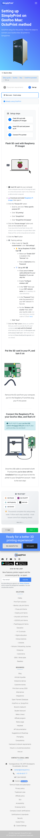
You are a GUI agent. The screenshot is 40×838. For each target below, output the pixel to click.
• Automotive (21, 654)
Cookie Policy (20, 822)
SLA (20, 799)
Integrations (20, 696)
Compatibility (20, 740)
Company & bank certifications (20, 811)
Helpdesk (20, 726)
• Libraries (21, 643)
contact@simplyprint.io (21, 770)
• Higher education (21, 635)
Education (20, 628)
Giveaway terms (20, 807)
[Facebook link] (7, 559)
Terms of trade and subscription (20, 785)
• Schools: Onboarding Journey (21, 646)
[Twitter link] (15, 559)
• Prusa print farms (21, 609)
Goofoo (15, 78)
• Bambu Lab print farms (21, 605)
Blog (20, 673)
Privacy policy (20, 788)
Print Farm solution (20, 602)
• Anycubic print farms (21, 617)
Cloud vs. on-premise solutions (20, 748)
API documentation (20, 729)
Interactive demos (20, 681)
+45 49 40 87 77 (22, 773)
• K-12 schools (20, 631)
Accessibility (20, 803)
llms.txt (20, 752)
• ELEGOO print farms (21, 620)
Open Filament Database (20, 699)
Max (21, 78)
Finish (31, 530)
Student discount (20, 711)
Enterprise (20, 650)
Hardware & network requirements (20, 744)
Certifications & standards (20, 814)
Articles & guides (20, 677)
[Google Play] (7, 563)
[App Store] (21, 563)
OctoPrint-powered (30, 78)
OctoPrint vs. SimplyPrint (20, 703)
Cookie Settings (21, 826)
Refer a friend (20, 714)
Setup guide (7, 78)
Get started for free (12, 546)
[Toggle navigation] (36, 3)
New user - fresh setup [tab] (13, 95)
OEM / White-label (20, 657)
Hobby (20, 598)
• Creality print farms (20, 613)
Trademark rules (20, 792)
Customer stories (20, 685)
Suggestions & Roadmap (20, 733)
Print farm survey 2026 (20, 688)
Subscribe (25, 579)
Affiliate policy (20, 796)
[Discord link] (2, 559)
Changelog (20, 737)
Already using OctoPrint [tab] (13, 101)
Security (20, 818)
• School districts (20, 639)
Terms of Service (24, 583)
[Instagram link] (19, 559)
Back (8, 530)
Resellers (20, 661)
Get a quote (30, 546)
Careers (21, 781)
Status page (20, 722)
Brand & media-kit (20, 707)
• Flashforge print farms (20, 624)
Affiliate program (20, 718)
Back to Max (7, 73)
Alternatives (20, 692)
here (30, 316)
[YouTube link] (11, 559)
